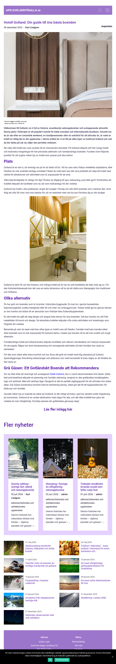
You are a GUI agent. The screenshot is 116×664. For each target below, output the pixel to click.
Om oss (78, 645)
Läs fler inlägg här (58, 409)
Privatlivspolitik (62, 660)
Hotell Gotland (57, 374)
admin (64, 494)
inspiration (106, 26)
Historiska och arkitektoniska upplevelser (22, 507)
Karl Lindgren (32, 27)
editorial (15, 503)
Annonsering (78, 641)
